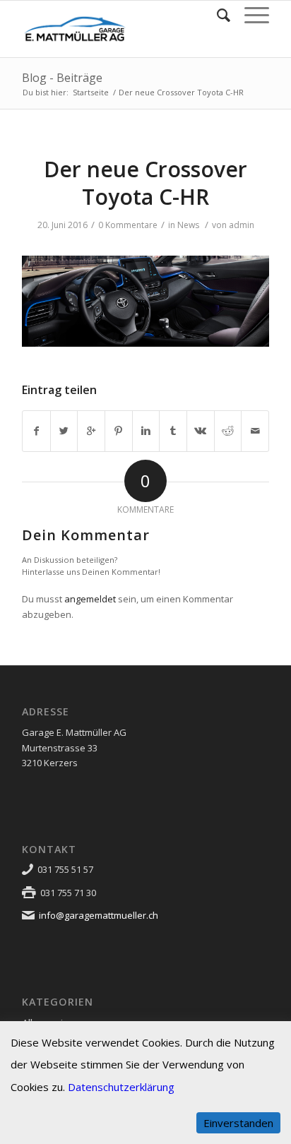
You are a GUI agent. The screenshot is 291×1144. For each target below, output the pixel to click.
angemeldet (90, 598)
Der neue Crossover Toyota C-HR (145, 183)
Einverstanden (238, 1123)
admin (241, 225)
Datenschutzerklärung (121, 1087)
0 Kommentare (128, 225)
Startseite (91, 92)
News (188, 225)
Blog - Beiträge (62, 77)
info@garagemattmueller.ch (98, 915)
